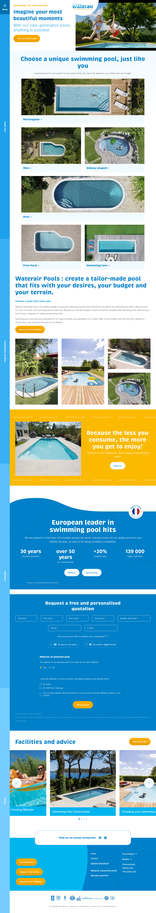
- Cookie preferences (108, 906)
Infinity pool (127, 868)
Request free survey (29, 872)
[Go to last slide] (17, 783)
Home (93, 853)
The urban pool (129, 871)
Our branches (92, 572)
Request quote (26, 862)
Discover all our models (30, 329)
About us (72, 572)
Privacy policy (84, 906)
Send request (83, 705)
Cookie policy (96, 906)
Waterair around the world (104, 870)
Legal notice (73, 906)
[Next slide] (149, 783)
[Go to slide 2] (81, 819)
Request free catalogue (31, 882)
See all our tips (140, 742)
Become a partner (99, 875)
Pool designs (128, 854)
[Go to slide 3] (84, 819)
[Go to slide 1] (79, 819)
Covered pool (128, 864)
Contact (94, 858)
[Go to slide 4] (86, 819)
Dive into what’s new (26, 38)
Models (125, 859)
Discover (118, 466)
